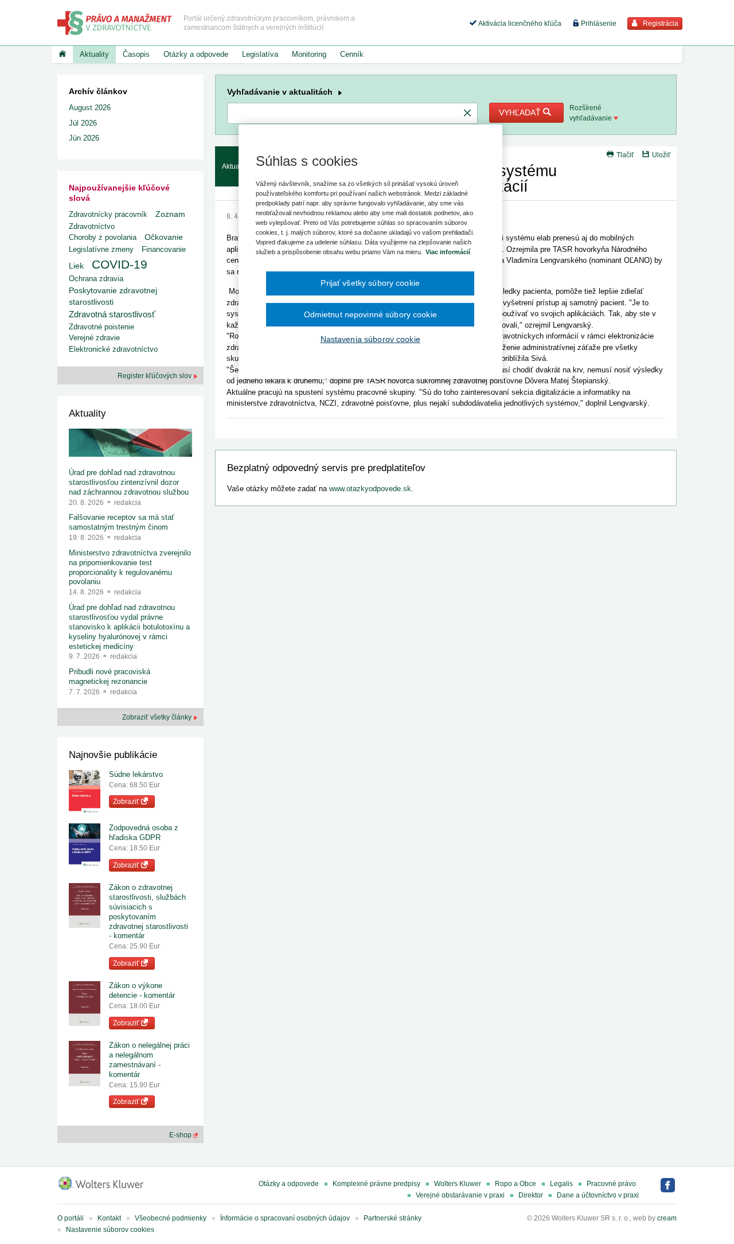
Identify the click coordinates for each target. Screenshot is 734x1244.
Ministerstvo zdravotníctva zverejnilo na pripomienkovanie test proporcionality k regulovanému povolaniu (130, 567)
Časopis (136, 54)
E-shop (181, 1135)
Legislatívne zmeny (101, 249)
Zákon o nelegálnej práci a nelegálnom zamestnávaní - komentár (149, 1060)
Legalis (561, 1184)
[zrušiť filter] (467, 113)
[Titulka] (62, 54)
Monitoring (309, 54)
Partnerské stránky (392, 1218)
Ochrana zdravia (96, 278)
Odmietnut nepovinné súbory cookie (370, 314)
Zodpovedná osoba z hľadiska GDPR (143, 832)
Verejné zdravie (94, 337)
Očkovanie (164, 237)
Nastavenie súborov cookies (110, 1230)
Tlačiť (625, 155)
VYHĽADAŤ (521, 112)
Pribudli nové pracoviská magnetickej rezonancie (109, 676)
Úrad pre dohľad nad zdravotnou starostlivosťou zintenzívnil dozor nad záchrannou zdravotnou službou (129, 482)
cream (667, 1218)
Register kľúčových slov (155, 376)
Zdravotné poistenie (101, 326)
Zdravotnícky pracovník (108, 214)
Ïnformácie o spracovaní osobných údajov (285, 1218)
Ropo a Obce (515, 1184)
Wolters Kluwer (457, 1184)
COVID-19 (119, 264)
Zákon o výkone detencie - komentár (142, 990)
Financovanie (164, 249)
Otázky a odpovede (195, 54)
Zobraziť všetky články (157, 717)
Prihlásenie (597, 24)
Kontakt (109, 1218)
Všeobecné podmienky (170, 1218)
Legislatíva (260, 54)
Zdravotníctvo (92, 226)
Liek (76, 265)
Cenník (352, 54)
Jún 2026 (84, 138)
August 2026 (90, 107)
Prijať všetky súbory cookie (370, 282)
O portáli (70, 1218)
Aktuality (94, 54)
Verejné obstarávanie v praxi (460, 1195)
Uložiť (661, 155)
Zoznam (170, 214)
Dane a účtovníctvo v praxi (598, 1195)
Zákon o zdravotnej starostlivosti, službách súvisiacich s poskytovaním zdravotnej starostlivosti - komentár (148, 911)
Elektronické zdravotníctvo (113, 349)
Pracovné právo (611, 1184)
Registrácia (659, 24)
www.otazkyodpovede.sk (370, 488)
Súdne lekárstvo (136, 774)
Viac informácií (447, 251)
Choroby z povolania (102, 237)
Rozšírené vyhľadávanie (591, 113)
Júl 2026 (83, 123)
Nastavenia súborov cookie (370, 339)
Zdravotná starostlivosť (112, 314)
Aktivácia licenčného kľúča (519, 24)
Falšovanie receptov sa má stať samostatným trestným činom (121, 522)
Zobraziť (127, 802)
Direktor (530, 1195)
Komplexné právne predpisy (376, 1184)
